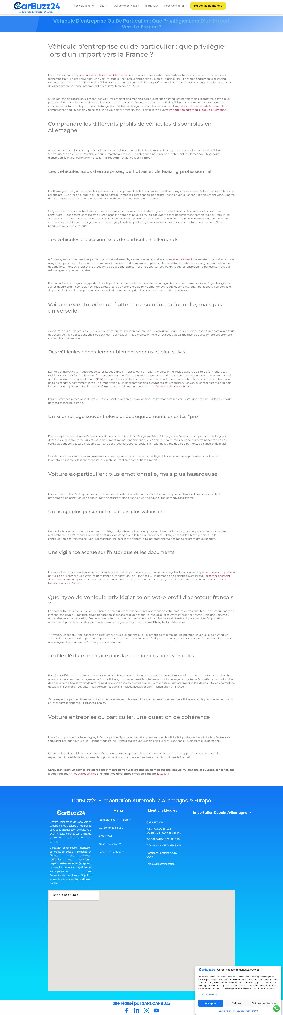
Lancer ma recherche (208, 5)
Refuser (236, 1003)
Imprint (255, 1011)
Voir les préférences (264, 1003)
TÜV (99, 379)
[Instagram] (146, 1010)
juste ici (162, 773)
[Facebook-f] (127, 1010)
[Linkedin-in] (137, 1010)
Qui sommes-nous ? (126, 5)
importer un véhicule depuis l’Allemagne (100, 75)
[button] (84, 5)
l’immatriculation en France (173, 386)
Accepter (210, 1003)
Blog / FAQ (151, 5)
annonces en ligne (185, 259)
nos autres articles (84, 773)
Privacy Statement (241, 1011)
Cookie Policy (225, 1011)
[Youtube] (156, 1010)
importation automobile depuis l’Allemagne (197, 109)
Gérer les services (208, 994)
